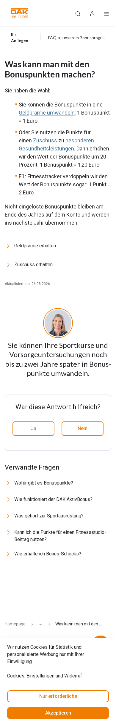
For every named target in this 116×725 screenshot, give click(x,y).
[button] (19, 13)
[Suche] (78, 13)
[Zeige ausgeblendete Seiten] (38, 624)
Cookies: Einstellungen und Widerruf (44, 676)
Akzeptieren (58, 713)
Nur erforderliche (58, 696)
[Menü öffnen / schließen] (106, 13)
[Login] (92, 13)
